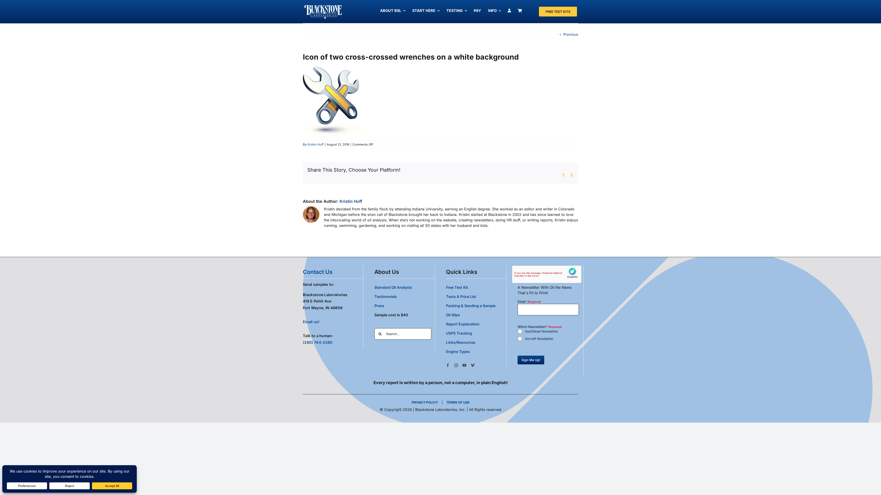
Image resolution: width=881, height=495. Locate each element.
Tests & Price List (461, 296)
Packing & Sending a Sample (471, 305)
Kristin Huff (315, 144)
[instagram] (456, 365)
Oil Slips (453, 315)
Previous (570, 34)
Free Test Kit (457, 287)
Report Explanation (463, 324)
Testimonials (385, 296)
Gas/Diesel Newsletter (541, 331)
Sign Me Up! (530, 360)
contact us (317, 272)
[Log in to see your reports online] (510, 10)
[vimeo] (472, 365)
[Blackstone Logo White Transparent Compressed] (323, 5)
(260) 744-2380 (317, 342)
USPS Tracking (459, 333)
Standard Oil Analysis (393, 287)
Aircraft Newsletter (539, 339)
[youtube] (464, 365)
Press (379, 305)
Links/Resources (460, 342)
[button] (476, 351)
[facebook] (448, 365)
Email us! (311, 321)
